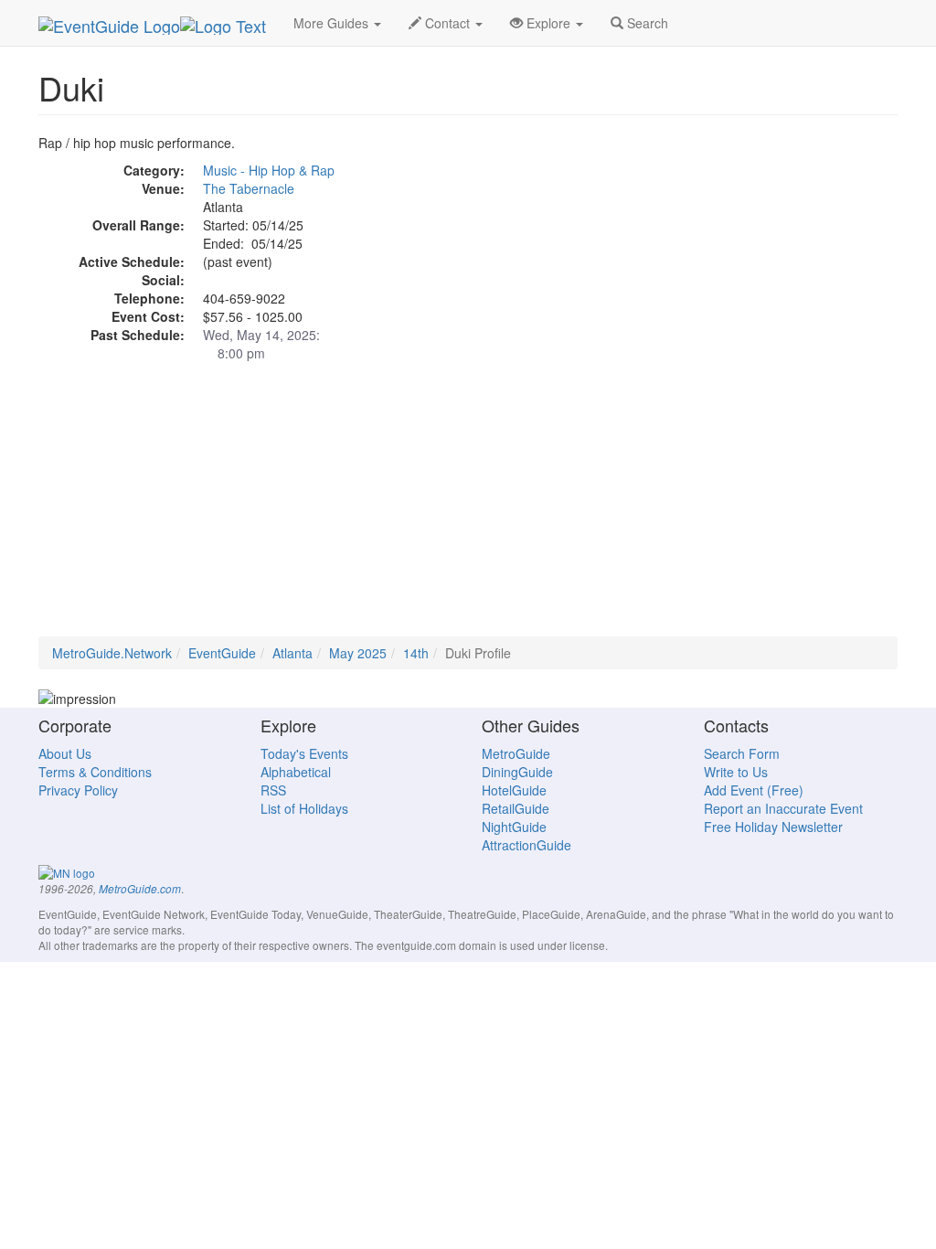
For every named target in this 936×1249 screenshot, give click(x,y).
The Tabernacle (248, 188)
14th (416, 653)
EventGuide (222, 653)
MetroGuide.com (140, 888)
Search (645, 23)
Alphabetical (296, 772)
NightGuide (514, 826)
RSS (273, 790)
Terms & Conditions (95, 772)
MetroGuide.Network (112, 653)
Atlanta (292, 653)
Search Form (742, 753)
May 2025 (358, 653)
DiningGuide (517, 772)
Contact (447, 23)
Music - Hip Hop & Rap (269, 170)
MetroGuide (516, 753)
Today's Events (304, 753)
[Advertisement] (468, 508)
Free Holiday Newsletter (773, 826)
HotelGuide (514, 790)
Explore (548, 23)
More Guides (332, 23)
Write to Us (736, 772)
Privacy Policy (78, 790)
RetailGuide (515, 808)
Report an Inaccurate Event (783, 808)
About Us (64, 753)
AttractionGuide (526, 845)
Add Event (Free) (753, 790)
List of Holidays (304, 808)
